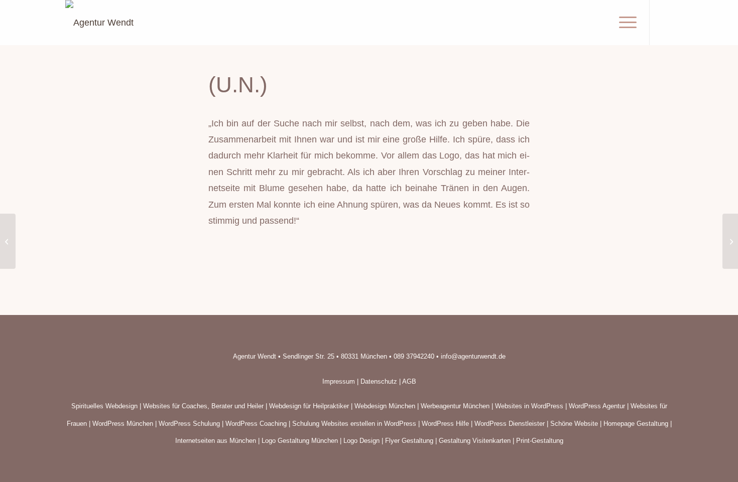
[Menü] (624, 22)
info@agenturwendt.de (473, 356)
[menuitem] (624, 22)
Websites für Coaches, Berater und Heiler (203, 406)
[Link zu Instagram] (665, 22)
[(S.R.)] (8, 241)
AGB (409, 381)
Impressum (338, 381)
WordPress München (122, 423)
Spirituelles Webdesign (104, 406)
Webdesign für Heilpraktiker (309, 406)
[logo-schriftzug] (99, 22)
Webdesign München (384, 406)
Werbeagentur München (455, 406)
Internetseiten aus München (215, 440)
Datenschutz (378, 381)
